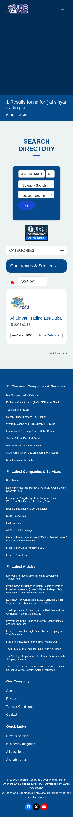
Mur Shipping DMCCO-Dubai (22, 395)
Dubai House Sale (16, 515)
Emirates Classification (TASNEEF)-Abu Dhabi (32, 402)
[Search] (26, 205)
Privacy (11, 698)
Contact (11, 714)
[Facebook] (28, 806)
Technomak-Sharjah (17, 409)
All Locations (15, 751)
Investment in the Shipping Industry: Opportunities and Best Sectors (34, 622)
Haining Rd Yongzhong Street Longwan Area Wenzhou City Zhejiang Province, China (31, 500)
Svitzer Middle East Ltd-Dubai (23, 438)
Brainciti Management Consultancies (26, 508)
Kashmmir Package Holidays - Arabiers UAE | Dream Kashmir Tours (36, 489)
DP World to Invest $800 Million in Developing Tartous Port (32, 577)
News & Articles (17, 736)
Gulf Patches (13, 523)
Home (10, 114)
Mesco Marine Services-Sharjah (24, 445)
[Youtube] (43, 806)
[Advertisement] (36, 56)
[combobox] (36, 184)
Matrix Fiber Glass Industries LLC (25, 547)
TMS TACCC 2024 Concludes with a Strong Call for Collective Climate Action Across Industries (35, 668)
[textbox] (36, 185)
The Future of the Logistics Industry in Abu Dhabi (34, 648)
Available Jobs (16, 759)
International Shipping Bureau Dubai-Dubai (30, 431)
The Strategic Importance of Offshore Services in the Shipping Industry (36, 658)
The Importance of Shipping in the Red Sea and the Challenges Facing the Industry (35, 612)
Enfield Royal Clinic (17, 555)
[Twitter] (36, 806)
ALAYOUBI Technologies (20, 530)
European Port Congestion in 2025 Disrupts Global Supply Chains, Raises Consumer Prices (34, 601)
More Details (48, 335)
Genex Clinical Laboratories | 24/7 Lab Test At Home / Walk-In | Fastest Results (36, 539)
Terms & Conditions (19, 706)
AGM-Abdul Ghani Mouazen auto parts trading (32, 452)
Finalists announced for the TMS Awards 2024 (32, 641)
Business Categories (20, 744)
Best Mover (12, 480)
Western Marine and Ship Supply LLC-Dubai (31, 424)
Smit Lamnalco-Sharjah (19, 460)
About (10, 690)
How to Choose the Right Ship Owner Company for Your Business (34, 633)
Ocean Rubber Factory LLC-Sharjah (26, 417)
